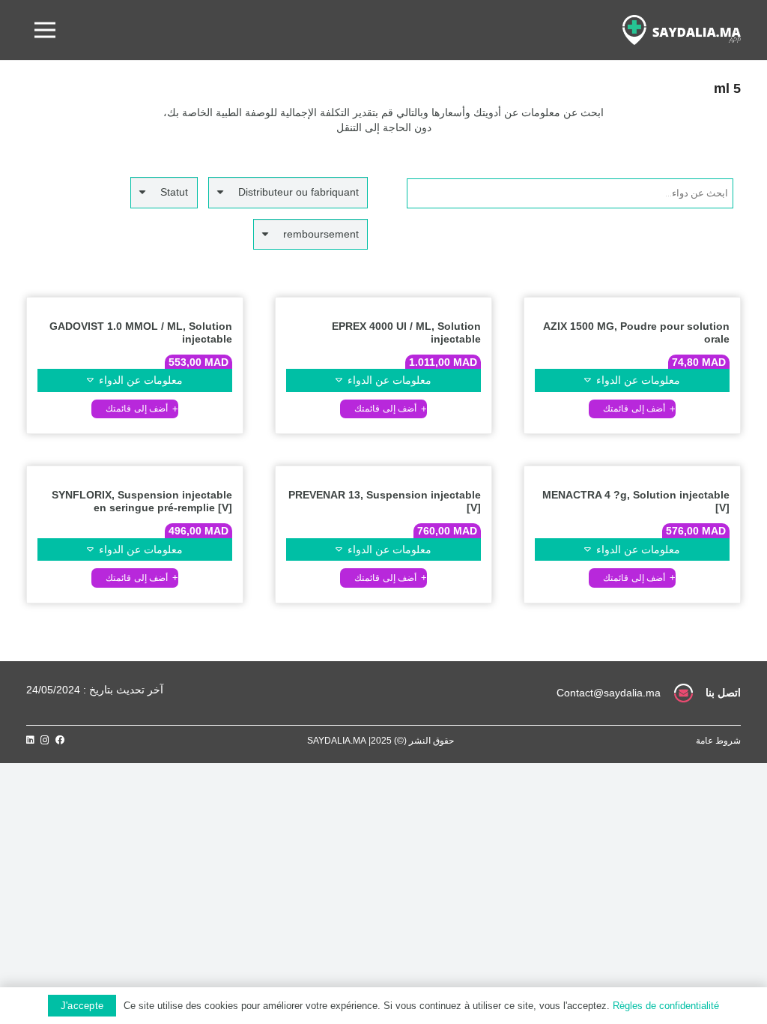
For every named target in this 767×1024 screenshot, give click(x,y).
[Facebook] (59, 739)
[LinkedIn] (30, 739)
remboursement (321, 234)
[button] (632, 409)
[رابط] (681, 30)
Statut (174, 192)
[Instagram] (44, 740)
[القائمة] (45, 30)
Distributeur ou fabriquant (298, 192)
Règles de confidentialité (666, 1005)
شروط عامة (718, 740)
